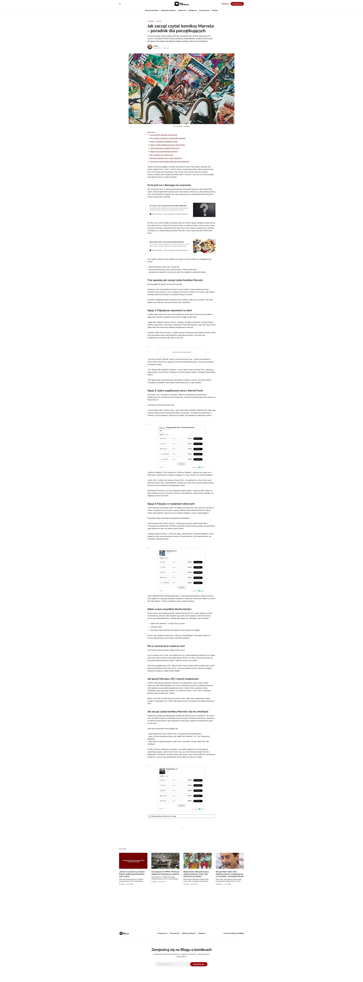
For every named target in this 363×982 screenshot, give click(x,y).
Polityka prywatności (189, 933)
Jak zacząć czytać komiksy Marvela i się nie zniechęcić (169, 161)
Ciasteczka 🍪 (174, 933)
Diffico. (241, 933)
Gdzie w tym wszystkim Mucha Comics (164, 151)
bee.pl (209, 475)
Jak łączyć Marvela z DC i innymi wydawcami (166, 158)
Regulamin (201, 933)
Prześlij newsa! (204, 10)
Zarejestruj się (237, 4)
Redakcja (215, 10)
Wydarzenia (182, 10)
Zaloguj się (225, 4)
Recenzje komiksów (151, 10)
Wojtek (155, 46)
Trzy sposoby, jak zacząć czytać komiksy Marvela (167, 138)
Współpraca (193, 10)
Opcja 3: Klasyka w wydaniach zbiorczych (164, 148)
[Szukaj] (120, 3)
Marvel (158, 21)
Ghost (234, 933)
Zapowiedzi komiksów (168, 10)
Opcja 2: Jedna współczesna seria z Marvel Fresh (167, 145)
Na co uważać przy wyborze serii (161, 155)
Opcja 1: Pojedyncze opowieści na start (164, 142)
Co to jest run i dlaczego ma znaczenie (163, 135)
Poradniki (150, 21)
